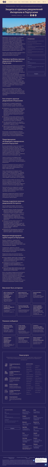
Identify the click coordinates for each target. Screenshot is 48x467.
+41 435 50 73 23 (25, 413)
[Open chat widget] (45, 464)
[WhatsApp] (45, 458)
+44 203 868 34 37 (25, 418)
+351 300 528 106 (25, 446)
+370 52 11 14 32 (25, 424)
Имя (28, 57)
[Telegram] (40, 458)
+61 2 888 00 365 (36, 435)
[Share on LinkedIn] (36, 15)
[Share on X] (33, 15)
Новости (38, 1)
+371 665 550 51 (36, 430)
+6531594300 (24, 441)
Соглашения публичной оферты (22, 457)
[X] (38, 458)
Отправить (36, 73)
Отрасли (15, 1)
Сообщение (30, 65)
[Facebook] (36, 458)
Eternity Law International (10, 6)
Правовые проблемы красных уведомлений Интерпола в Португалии (36, 41)
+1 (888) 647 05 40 (36, 423)
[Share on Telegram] (31, 15)
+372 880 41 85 (36, 419)
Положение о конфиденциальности (9, 457)
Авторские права (32, 457)
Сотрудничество (11, 458)
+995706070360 (36, 447)
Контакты (34, 1)
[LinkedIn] (43, 458)
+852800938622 (36, 441)
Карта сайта (28, 458)
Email (29, 61)
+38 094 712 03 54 (36, 412)
